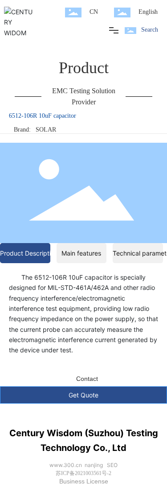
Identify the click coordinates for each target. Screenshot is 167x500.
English (148, 11)
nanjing (94, 465)
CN (94, 11)
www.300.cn (65, 465)
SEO (112, 465)
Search (149, 29)
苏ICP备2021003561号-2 (83, 473)
